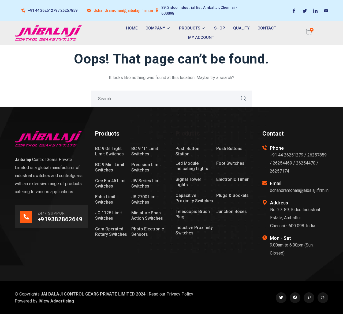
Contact (267, 28)
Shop (219, 28)
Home (131, 28)
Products (189, 28)
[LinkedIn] (315, 10)
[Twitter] (305, 10)
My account (201, 37)
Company (155, 28)
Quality (241, 28)
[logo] (48, 138)
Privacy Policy (179, 294)
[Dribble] (326, 10)
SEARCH (244, 98)
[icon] (281, 297)
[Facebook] (294, 10)
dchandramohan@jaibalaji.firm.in (123, 10)
